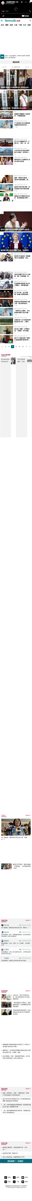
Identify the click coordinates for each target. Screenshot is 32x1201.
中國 (20, 25)
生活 (24, 25)
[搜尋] (30, 20)
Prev (2, 346)
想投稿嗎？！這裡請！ (16, 1161)
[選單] (1, 20)
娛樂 (29, 25)
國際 (6, 25)
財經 (11, 25)
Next (30, 346)
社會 (15, 25)
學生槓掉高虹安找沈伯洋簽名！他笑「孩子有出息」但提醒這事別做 (5, 361)
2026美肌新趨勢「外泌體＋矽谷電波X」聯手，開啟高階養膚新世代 (21, 361)
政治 (2, 25)
